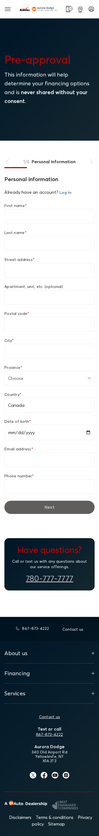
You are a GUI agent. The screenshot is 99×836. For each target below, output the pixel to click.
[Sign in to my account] (91, 9)
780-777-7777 (49, 578)
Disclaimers (20, 817)
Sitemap (56, 824)
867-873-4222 (49, 734)
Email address (18, 449)
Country (12, 394)
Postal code (16, 313)
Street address (19, 259)
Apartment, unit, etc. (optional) (33, 286)
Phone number (19, 476)
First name (15, 205)
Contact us (49, 716)
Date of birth (17, 421)
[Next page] (91, 161)
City (9, 340)
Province (13, 367)
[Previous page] (7, 161)
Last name (15, 232)
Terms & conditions (54, 817)
